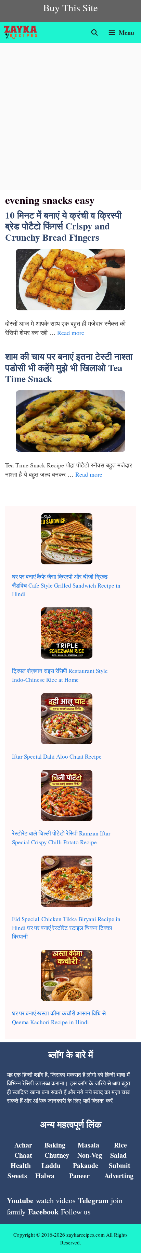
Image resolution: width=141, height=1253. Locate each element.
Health (21, 1165)
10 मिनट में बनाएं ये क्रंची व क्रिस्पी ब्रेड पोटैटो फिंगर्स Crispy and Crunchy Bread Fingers (63, 226)
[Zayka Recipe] (22, 32)
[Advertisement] (70, 116)
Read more (70, 332)
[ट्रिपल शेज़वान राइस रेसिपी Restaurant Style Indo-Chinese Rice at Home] (66, 634)
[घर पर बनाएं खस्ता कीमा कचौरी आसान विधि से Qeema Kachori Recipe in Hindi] (66, 976)
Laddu (51, 1165)
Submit (119, 1165)
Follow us (76, 1211)
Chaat (23, 1155)
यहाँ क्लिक (93, 1100)
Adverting (118, 1176)
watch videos (56, 1200)
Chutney (56, 1155)
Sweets (17, 1176)
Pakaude (85, 1165)
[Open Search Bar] (94, 32)
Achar (23, 1145)
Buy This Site (70, 7)
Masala (88, 1145)
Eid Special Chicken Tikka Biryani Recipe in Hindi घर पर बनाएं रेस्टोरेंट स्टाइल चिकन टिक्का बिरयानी (66, 927)
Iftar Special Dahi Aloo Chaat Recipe (57, 756)
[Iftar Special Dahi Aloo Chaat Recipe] (66, 720)
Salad (118, 1155)
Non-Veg (89, 1155)
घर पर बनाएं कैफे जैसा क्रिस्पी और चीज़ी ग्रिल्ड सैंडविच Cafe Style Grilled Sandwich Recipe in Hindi (66, 585)
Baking (54, 1145)
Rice (120, 1145)
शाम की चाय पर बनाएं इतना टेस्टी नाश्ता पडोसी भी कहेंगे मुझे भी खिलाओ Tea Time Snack (68, 367)
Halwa (44, 1176)
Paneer (79, 1176)
